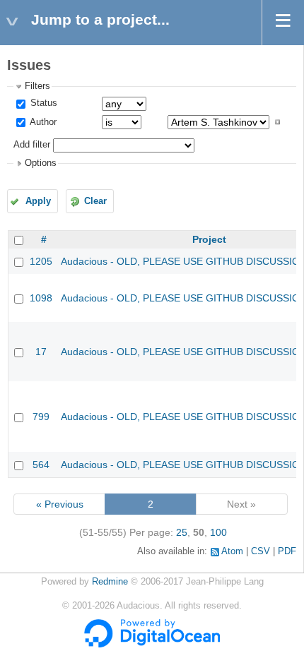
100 (218, 532)
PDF (287, 551)
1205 (41, 261)
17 (41, 351)
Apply (38, 201)
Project (209, 239)
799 (41, 416)
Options (41, 163)
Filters (37, 86)
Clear (95, 201)
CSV (260, 551)
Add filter (31, 145)
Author (42, 122)
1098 (41, 298)
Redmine (110, 582)
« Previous (59, 504)
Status (42, 103)
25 (181, 532)
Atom (232, 551)
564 (41, 464)
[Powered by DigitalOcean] (152, 645)
